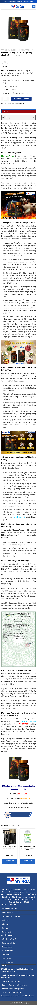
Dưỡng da (5, 920)
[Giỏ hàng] (33, 6)
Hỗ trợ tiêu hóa (7, 951)
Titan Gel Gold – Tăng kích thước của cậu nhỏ (9, 847)
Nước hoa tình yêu (8, 943)
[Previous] (1, 848)
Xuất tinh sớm (7, 947)
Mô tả (5, 111)
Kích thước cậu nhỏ (9, 939)
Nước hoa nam (7, 912)
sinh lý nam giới (19, 517)
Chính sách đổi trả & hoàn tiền (12, 992)
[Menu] (2, 6)
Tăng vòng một (7, 962)
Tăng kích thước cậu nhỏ (11, 916)
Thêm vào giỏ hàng (21, 99)
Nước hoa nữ (6, 932)
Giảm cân (5, 924)
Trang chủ (5, 50)
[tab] (19, 111)
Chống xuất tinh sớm (26, 50)
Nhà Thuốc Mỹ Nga (29, 721)
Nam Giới (14, 50)
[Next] (36, 848)
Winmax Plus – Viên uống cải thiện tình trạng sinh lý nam (27, 848)
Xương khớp (6, 958)
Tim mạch (6, 955)
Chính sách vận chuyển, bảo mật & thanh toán (18, 996)
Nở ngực (5, 928)
